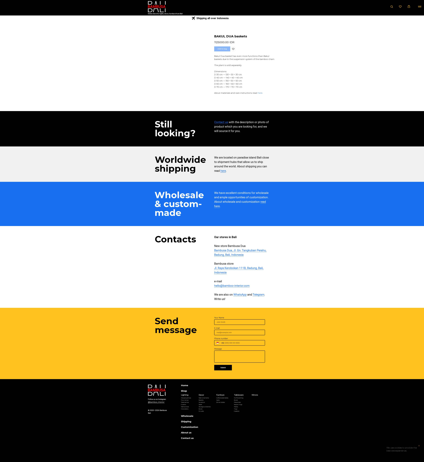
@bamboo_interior (156, 402)
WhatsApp (240, 294)
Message (218, 349)
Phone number (221, 338)
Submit (223, 367)
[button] (391, 6)
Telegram (258, 294)
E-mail (217, 328)
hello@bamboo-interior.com (232, 285)
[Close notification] (419, 446)
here (260, 93)
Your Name (219, 318)
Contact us (221, 122)
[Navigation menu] (419, 6)
